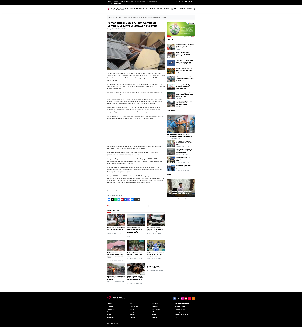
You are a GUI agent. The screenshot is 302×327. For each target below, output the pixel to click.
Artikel (154, 314)
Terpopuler (115, 1)
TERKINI (170, 40)
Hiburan (154, 312)
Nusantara (110, 317)
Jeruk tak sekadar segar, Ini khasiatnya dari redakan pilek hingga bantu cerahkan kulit (184, 70)
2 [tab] (178, 198)
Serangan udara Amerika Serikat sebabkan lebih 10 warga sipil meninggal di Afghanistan (135, 278)
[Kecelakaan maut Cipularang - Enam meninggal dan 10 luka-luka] (116, 268)
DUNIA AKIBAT (124, 205)
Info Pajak (182, 8)
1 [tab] (176, 198)
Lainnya (189, 8)
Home (112, 17)
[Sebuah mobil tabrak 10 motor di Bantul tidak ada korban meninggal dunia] (156, 220)
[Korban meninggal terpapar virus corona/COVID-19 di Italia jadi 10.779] (156, 245)
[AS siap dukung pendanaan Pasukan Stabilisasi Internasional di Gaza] (171, 103)
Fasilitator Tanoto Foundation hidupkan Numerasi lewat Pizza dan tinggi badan (185, 46)
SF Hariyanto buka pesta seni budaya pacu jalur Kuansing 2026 (180, 135)
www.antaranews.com (140, 1)
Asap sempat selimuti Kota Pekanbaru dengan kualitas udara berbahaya (184, 150)
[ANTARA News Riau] (116, 9)
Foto (169, 175)
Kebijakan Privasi (180, 306)
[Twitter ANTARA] (179, 1)
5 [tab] (185, 198)
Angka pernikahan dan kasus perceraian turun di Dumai (180, 192)
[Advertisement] (136, 132)
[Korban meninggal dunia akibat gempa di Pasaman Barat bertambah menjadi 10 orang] (116, 245)
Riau (131, 8)
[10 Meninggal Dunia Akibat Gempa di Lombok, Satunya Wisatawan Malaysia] (181, 123)
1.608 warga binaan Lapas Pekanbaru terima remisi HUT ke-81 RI (184, 167)
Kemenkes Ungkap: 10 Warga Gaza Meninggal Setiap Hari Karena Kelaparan (116, 229)
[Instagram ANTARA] (182, 1)
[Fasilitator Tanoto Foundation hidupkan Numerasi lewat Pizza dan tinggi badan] (171, 46)
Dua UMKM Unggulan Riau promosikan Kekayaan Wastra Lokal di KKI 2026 (184, 94)
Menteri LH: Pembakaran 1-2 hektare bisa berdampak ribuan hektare (184, 54)
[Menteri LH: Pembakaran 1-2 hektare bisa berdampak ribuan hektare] (171, 55)
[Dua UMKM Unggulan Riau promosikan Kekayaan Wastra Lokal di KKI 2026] (171, 95)
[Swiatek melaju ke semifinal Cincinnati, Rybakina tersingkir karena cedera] (171, 79)
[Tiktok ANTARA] (189, 1)
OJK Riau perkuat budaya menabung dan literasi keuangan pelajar (183, 86)
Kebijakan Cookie (180, 309)
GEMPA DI (132, 205)
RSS (176, 317)
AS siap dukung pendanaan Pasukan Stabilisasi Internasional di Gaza (184, 102)
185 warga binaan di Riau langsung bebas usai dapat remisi (184, 159)
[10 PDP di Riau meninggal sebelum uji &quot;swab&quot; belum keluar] (136, 245)
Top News (122, 1)
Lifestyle (152, 8)
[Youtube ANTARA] (186, 1)
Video (109, 314)
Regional (166, 8)
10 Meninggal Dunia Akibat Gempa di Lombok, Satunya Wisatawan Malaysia (144, 17)
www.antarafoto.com (152, 1)
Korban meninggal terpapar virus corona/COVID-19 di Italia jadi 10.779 (155, 254)
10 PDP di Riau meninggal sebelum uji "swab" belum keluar (135, 254)
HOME (126, 8)
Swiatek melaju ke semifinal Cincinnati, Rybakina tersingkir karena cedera (185, 78)
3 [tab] (181, 198)
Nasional (154, 317)
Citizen (145, 8)
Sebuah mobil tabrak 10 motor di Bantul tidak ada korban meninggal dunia (155, 229)
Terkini (109, 1)
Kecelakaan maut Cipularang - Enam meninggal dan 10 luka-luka (116, 277)
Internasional (138, 8)
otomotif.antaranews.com (114, 3)
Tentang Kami (129, 1)
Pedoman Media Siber (181, 314)
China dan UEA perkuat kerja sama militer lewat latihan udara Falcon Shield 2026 (184, 62)
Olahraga (159, 8)
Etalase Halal (173, 9)
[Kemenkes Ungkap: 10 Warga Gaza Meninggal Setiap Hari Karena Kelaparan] (116, 220)
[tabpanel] (181, 188)
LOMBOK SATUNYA (142, 205)
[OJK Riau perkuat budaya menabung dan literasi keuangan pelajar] (171, 87)
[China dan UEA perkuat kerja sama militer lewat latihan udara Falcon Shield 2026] (171, 63)
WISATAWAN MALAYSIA (155, 205)
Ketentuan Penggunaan (182, 303)
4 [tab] (183, 198)
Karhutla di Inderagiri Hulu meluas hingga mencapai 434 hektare (184, 142)
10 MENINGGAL (114, 205)
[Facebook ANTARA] (176, 1)
